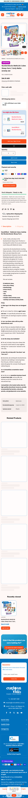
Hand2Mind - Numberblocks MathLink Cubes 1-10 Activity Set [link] (17, 129)
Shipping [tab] (20, 226)
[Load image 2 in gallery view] (10, 52)
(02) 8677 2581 (15, 699)
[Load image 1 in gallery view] (4, 52)
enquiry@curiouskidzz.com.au (15, 703)
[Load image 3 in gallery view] (16, 52)
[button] (18, 14)
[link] (8, 119)
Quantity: (4, 149)
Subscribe (14, 679)
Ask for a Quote (22, 6)
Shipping (4, 81)
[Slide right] (25, 52)
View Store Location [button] (9, 185)
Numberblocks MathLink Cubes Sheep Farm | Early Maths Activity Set (8, 620)
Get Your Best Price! (14, 141)
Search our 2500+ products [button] (14, 647)
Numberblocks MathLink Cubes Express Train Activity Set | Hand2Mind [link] (17, 118)
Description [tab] (7, 226)
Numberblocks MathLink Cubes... (16, 58)
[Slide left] (22, 52)
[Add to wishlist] (14, 146)
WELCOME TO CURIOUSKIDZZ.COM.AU (14, 1)
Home (3, 58)
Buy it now (14, 162)
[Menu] (2, 14)
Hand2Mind (5, 62)
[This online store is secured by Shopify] (5, 171)
